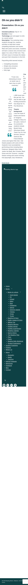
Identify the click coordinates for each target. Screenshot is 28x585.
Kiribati (12, 299)
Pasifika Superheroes (14, 328)
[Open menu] (4, 12)
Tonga (12, 314)
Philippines (13, 305)
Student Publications (14, 343)
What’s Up (9, 349)
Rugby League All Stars (15, 320)
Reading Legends (13, 331)
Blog (7, 368)
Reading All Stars (13, 318)
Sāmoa (12, 307)
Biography (11, 355)
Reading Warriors (13, 324)
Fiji (11, 297)
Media (10, 357)
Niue (11, 303)
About (8, 352)
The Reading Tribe (13, 335)
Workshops (9, 363)
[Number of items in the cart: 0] (5, 380)
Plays (9, 337)
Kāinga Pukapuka (11, 361)
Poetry (10, 339)
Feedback (9, 365)
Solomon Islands (15, 310)
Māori (11, 301)
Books (8, 289)
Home (8, 286)
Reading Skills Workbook (15, 341)
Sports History (12, 333)
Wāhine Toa (11, 322)
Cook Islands (14, 295)
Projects (8, 347)
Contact (8, 370)
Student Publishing (12, 345)
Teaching (10, 359)
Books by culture (13, 292)
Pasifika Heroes (13, 326)
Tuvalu (12, 316)
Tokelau (12, 312)
